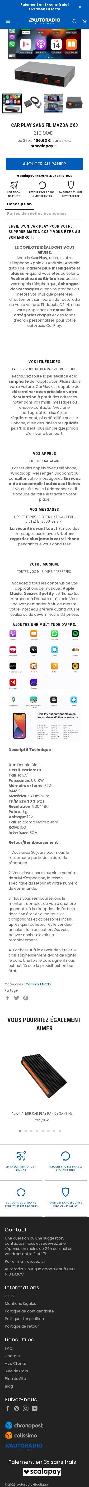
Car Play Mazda (38, 984)
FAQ (9, 1348)
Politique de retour (22, 1326)
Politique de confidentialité (29, 1311)
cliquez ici (36, 1261)
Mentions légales (20, 1303)
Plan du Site (15, 1378)
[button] (20, 1131)
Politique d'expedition (24, 1318)
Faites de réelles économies (37, 213)
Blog (9, 1386)
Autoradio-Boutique (32, 1485)
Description (19, 204)
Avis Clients (15, 1363)
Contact (12, 1356)
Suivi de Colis (16, 1371)
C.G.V (10, 1296)
